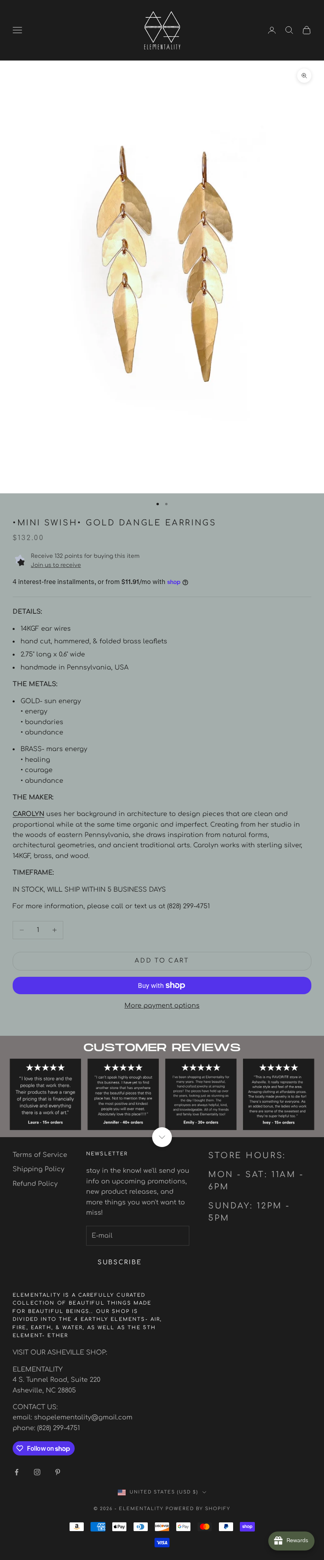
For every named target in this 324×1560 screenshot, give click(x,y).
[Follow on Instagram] (37, 1472)
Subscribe (119, 1262)
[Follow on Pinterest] (58, 1472)
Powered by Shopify (198, 1508)
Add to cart (162, 960)
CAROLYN (28, 814)
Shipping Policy (38, 1169)
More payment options (162, 1005)
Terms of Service (40, 1155)
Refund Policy (35, 1183)
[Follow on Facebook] (17, 1472)
